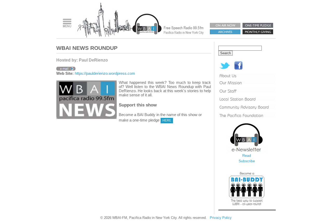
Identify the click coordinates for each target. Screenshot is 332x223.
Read (246, 155)
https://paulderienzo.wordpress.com (105, 73)
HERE (166, 120)
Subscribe (247, 161)
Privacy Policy (221, 218)
